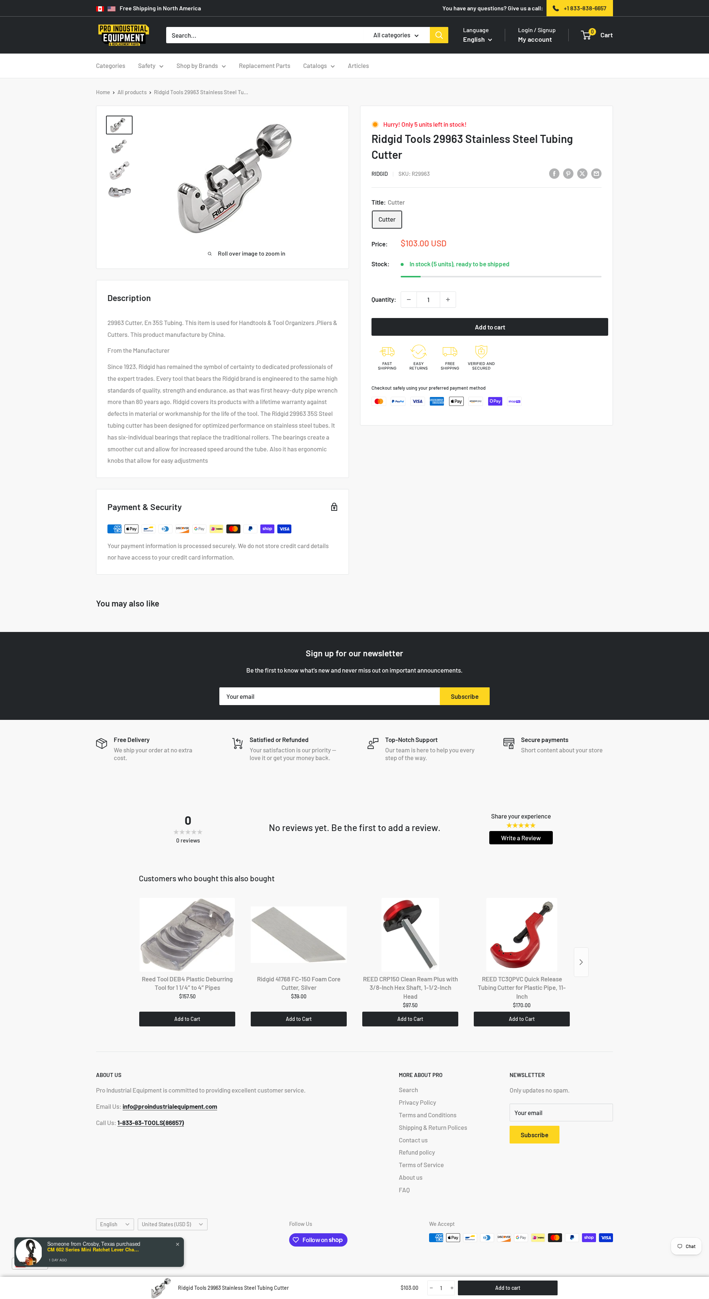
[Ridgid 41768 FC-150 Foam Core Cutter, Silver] (299, 935)
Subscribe (465, 696)
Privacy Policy (417, 1102)
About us (410, 1177)
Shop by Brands (197, 65)
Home (103, 92)
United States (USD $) (166, 1224)
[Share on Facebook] (554, 173)
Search (408, 1089)
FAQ (404, 1189)
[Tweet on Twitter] (582, 173)
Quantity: (383, 299)
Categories (110, 65)
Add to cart (490, 327)
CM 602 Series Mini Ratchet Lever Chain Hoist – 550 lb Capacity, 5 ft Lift (93, 1249)
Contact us (413, 1140)
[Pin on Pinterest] (568, 173)
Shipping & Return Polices (433, 1127)
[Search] (439, 35)
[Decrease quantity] (409, 299)
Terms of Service (421, 1164)
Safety (146, 65)
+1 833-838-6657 (585, 7)
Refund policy (417, 1152)
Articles (358, 65)
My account (535, 39)
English (108, 1224)
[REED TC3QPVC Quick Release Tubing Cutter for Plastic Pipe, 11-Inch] (522, 935)
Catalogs (315, 65)
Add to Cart (187, 1019)
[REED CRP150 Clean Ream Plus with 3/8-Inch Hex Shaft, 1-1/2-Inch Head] (410, 935)
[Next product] (581, 962)
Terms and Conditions (427, 1114)
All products (132, 92)
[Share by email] (596, 173)
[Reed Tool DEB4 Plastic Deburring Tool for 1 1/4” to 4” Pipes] (187, 935)
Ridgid (379, 173)
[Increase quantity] (448, 299)
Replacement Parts (264, 65)
